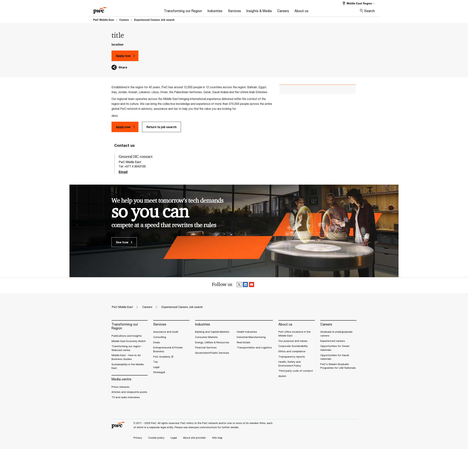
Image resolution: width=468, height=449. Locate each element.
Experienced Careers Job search (154, 19)
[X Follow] (239, 285)
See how (122, 242)
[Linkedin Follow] (245, 285)
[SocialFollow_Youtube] (251, 285)
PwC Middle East (103, 19)
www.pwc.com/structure (202, 427)
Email (123, 172)
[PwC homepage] (99, 9)
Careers (124, 19)
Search (369, 11)
